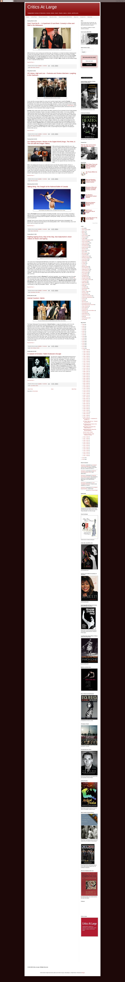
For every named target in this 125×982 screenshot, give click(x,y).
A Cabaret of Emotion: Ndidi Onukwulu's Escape (44, 354)
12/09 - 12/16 (86, 354)
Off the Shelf (84, 282)
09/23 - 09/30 (86, 373)
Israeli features (70, 105)
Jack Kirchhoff (85, 288)
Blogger (83, 972)
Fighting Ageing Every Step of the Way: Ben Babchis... (89, 430)
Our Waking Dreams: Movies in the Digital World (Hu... (90, 425)
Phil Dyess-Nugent (85, 257)
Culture (83, 238)
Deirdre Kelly (35, 230)
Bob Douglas (84, 253)
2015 (83, 343)
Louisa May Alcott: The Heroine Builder (91, 218)
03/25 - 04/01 (86, 417)
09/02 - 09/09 (86, 378)
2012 (83, 348)
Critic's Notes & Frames (86, 279)
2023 (83, 329)
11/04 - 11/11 (86, 363)
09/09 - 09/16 (86, 376)
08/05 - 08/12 (86, 385)
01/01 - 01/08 (86, 455)
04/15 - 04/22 (86, 412)
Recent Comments (43, 17)
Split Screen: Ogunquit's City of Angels (90, 211)
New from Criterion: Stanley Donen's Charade (90, 203)
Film (31, 135)
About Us (76, 17)
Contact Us (82, 17)
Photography (84, 275)
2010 (83, 459)
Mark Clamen (33, 67)
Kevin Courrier (35, 180)
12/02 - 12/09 (86, 356)
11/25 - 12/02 (86, 358)
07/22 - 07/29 (86, 388)
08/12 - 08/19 (86, 383)
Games (83, 265)
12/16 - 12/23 (86, 353)
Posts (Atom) (35, 391)
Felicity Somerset (85, 314)
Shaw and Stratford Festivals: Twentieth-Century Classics (91, 181)
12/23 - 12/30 (86, 351)
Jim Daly (83, 319)
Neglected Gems (85, 256)
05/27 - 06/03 (86, 401)
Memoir (83, 289)
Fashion (83, 298)
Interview (84, 248)
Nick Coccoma (85, 272)
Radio (83, 316)
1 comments (44, 65)
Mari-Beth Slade (85, 276)
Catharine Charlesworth (86, 295)
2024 (83, 327)
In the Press (34, 17)
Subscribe (90, 17)
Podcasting (84, 309)
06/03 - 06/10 (86, 400)
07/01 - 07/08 (86, 393)
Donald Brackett (85, 245)
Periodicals (84, 292)
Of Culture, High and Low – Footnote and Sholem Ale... (90, 422)
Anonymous (83, 465)
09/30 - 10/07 (86, 371)
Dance (32, 230)
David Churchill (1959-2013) (65, 17)
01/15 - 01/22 (86, 452)
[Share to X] (54, 66)
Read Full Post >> (30, 62)
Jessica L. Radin (85, 291)
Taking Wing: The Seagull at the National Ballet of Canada (47, 186)
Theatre (83, 234)
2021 (83, 333)
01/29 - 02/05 (86, 448)
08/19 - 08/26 (86, 381)
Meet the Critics (53, 17)
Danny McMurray (85, 270)
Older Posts (74, 389)
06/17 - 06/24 (86, 396)
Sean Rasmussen (85, 317)
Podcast (83, 262)
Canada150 (84, 281)
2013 (83, 346)
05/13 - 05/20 (86, 405)
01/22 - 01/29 (86, 450)
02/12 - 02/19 (86, 445)
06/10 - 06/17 (86, 398)
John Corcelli (84, 241)
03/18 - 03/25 (86, 437)
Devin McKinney (85, 267)
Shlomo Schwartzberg (36, 135)
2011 (83, 457)
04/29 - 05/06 (86, 408)
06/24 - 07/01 (86, 395)
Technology (84, 311)
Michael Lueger (85, 266)
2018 (83, 338)
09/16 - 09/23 (86, 374)
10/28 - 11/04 (86, 364)
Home (27, 17)
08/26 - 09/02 (86, 380)
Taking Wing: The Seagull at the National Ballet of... (89, 427)
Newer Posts (30, 389)
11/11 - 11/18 (86, 361)
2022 (83, 331)
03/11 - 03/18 (86, 438)
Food (83, 300)
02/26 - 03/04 (86, 442)
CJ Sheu (83, 263)
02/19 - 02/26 (86, 443)
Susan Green (84, 259)
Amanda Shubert (85, 278)
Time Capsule (85, 307)
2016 (83, 341)
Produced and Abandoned (87, 297)
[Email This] (52, 66)
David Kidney (33, 292)
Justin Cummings (85, 242)
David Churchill (85, 247)
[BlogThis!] (53, 66)
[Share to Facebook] (56, 66)
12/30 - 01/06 (86, 349)
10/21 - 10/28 (86, 366)
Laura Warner (33, 385)
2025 (83, 326)
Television (37, 67)
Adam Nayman (85, 313)
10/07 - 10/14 (86, 369)
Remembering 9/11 (86, 303)
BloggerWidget (95, 223)
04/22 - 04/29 (86, 410)
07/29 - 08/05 (86, 386)
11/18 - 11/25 (86, 359)
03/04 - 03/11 (86, 440)
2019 (83, 336)
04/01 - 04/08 (86, 415)
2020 (83, 334)
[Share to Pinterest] (57, 66)
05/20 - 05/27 (86, 403)
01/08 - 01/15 (86, 453)
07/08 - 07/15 (86, 391)
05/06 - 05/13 (86, 407)
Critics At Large (42, 7)
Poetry (83, 285)
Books (83, 231)
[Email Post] (49, 65)
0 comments (44, 229)
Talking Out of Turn (85, 269)
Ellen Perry (84, 301)
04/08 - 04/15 (86, 413)
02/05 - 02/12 (86, 447)
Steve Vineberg (85, 229)
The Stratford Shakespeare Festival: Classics (91, 196)
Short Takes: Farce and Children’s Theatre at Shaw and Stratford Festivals (91, 166)
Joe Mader (84, 286)
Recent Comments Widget (93, 490)
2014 (83, 344)
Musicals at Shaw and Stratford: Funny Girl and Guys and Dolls (91, 188)
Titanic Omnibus (85, 306)
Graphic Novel (85, 284)
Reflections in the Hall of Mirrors (88, 310)
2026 (83, 324)
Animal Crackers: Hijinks (36, 298)
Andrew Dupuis (85, 294)
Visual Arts (84, 254)
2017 (83, 339)
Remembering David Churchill (88, 304)
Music (39, 292)
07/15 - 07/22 (86, 390)
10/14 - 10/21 (86, 368)
